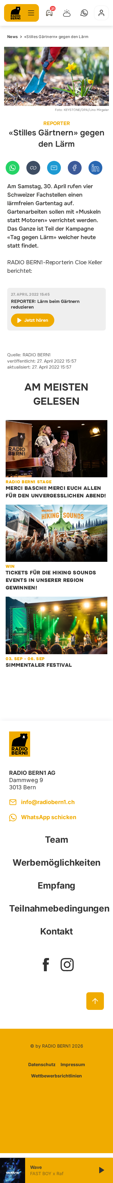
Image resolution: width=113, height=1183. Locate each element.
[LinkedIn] (95, 168)
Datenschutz (42, 1064)
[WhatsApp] (12, 168)
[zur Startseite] (16, 13)
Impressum (73, 1064)
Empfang (56, 885)
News (12, 36)
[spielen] (101, 1170)
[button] (84, 13)
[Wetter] (66, 13)
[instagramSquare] (67, 964)
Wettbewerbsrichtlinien (56, 1075)
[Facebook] (75, 168)
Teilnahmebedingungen (56, 908)
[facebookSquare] (46, 964)
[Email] (54, 168)
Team (56, 839)
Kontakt (56, 931)
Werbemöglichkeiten (56, 862)
